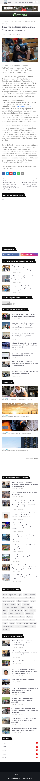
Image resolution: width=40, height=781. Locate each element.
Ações (5, 595)
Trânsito (32, 626)
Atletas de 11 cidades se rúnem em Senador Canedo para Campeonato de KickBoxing (24, 710)
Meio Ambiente (13, 617)
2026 (20, 743)
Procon (5, 623)
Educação (6, 607)
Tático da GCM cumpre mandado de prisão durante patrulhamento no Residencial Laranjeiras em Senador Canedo (23, 526)
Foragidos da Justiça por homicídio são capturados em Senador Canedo (23, 315)
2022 (20, 757)
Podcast (18, 620)
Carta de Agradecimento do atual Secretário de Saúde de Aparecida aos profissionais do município (24, 515)
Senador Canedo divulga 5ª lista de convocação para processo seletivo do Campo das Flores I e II (24, 547)
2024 (20, 750)
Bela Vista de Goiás (8, 601)
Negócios (29, 617)
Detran (13, 604)
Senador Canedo (8, 626)
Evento (5, 610)
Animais (32, 595)
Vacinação (6, 629)
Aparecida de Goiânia (9, 598)
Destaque (6, 604)
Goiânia (32, 610)
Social (17, 626)
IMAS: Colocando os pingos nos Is (22, 679)
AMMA (26, 595)
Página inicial (6, 21)
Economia (26, 604)
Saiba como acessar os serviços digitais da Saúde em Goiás (22, 354)
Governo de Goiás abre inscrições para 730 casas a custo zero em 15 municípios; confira (24, 690)
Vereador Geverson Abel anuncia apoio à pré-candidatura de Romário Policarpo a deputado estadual (24, 567)
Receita (12, 623)
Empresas (22, 607)
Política (32, 620)
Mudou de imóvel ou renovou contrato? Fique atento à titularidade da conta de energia (24, 364)
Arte (19, 598)
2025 (20, 747)
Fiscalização (18, 610)
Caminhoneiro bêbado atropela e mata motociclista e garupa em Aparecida (22, 700)
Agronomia (12, 595)
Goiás (4, 614)
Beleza (19, 601)
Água (19, 595)
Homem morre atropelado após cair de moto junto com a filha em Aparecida (23, 720)
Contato (23, 775)
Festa (11, 610)
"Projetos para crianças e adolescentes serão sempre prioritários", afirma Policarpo (21, 268)
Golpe (11, 614)
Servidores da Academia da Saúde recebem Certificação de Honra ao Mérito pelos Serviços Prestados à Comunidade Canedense (23, 504)
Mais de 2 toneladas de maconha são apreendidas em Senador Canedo (24, 729)
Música (22, 617)
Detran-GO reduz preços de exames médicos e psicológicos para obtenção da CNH (24, 577)
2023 (20, 754)
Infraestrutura (19, 614)
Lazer (4, 617)
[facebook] (10, 254)
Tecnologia (24, 626)
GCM (26, 610)
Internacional (29, 614)
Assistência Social (28, 598)
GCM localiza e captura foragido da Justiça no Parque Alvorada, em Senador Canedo (23, 278)
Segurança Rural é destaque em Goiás (24, 661)
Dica (19, 604)
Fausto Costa (7, 34)
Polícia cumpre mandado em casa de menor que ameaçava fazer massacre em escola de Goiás (24, 653)
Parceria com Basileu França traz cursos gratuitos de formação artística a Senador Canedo (22, 335)
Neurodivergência (8, 620)
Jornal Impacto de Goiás (25, 778)
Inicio (16, 775)
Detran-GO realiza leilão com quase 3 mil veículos (24, 493)
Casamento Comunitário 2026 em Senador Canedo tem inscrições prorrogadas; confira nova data (22, 325)
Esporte (29, 607)
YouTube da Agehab (23, 107)
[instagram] (29, 254)
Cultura (33, 601)
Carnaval (25, 601)
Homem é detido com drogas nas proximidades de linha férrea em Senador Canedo (22, 557)
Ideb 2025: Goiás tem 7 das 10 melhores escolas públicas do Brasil (24, 373)
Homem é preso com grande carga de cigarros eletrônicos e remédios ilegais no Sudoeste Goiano (24, 537)
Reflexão (19, 623)
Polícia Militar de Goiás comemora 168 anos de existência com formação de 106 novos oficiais (24, 345)
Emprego (14, 607)
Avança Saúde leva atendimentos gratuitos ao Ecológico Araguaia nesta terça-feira (22, 288)
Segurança (33, 623)
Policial (25, 620)
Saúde (26, 623)
